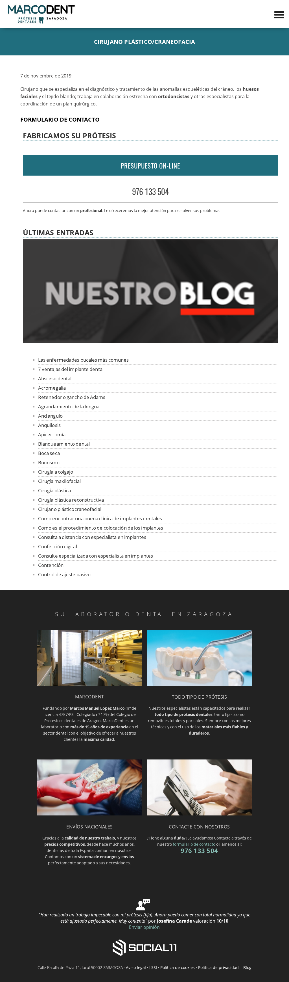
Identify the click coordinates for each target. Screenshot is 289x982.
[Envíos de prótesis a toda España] (90, 814)
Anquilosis (49, 425)
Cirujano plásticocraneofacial (69, 509)
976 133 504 (150, 191)
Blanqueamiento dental (64, 444)
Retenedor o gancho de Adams (72, 397)
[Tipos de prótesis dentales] (199, 684)
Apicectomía (51, 434)
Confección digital (57, 546)
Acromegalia (52, 388)
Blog (247, 967)
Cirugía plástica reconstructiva (71, 500)
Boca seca (49, 453)
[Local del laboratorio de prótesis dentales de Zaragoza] (90, 684)
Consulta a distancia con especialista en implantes (92, 537)
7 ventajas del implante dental (71, 369)
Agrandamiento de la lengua (69, 406)
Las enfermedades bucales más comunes (83, 360)
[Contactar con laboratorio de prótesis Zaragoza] (199, 814)
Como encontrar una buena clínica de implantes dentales (100, 518)
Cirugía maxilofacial (59, 481)
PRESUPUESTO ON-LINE (150, 165)
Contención (51, 565)
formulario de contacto (194, 844)
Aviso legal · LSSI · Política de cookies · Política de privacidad (182, 967)
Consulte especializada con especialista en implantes (95, 555)
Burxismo (49, 462)
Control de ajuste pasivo (64, 574)
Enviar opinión (144, 927)
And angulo (50, 416)
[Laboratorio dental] (41, 23)
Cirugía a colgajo (55, 472)
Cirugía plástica (54, 490)
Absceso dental (54, 378)
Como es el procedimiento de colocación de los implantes (100, 528)
